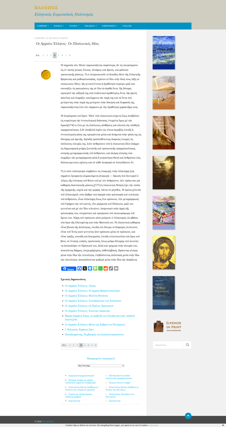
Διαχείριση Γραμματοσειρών (81, 375)
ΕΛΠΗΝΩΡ (42, 26)
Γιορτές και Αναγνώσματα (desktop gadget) (78, 395)
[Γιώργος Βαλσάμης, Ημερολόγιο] (164, 229)
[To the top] (188, 416)
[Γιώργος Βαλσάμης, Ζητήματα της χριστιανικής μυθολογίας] (164, 149)
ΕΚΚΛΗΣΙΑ (90, 26)
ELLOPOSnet (48, 421)
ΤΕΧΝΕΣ (73, 26)
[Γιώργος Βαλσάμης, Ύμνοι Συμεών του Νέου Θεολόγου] (164, 268)
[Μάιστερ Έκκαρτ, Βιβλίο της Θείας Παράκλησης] (164, 309)
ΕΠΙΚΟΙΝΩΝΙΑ (108, 26)
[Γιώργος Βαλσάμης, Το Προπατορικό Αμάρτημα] (164, 188)
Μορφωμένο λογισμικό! (101, 358)
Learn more (153, 425)
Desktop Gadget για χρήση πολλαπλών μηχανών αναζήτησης (80, 381)
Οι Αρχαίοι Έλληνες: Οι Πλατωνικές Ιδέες (67, 43)
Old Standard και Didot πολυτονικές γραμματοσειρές (119, 376)
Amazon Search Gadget (119, 382)
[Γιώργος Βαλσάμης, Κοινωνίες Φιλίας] (164, 68)
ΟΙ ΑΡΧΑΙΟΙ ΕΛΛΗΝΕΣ (57, 38)
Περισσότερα (75, 401)
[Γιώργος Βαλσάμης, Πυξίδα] (164, 108)
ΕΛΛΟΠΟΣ (46, 7)
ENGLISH (127, 26)
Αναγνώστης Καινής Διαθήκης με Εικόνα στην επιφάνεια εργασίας (81, 388)
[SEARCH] (187, 345)
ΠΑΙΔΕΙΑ (58, 26)
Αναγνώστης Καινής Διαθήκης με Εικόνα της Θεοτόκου (122, 388)
